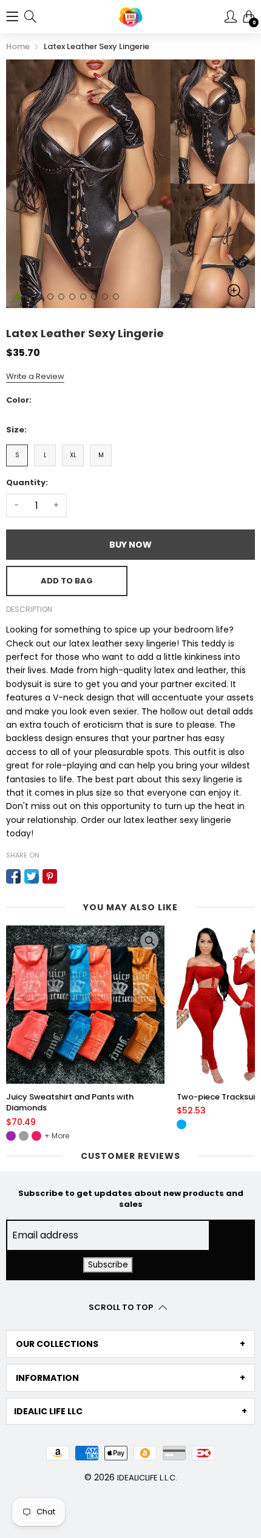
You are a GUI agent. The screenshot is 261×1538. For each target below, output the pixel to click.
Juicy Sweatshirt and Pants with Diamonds (70, 1102)
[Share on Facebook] (13, 876)
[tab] (130, 1344)
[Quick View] (149, 941)
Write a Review (35, 376)
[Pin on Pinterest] (49, 876)
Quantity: (27, 482)
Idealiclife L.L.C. (147, 1477)
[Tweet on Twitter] (31, 876)
